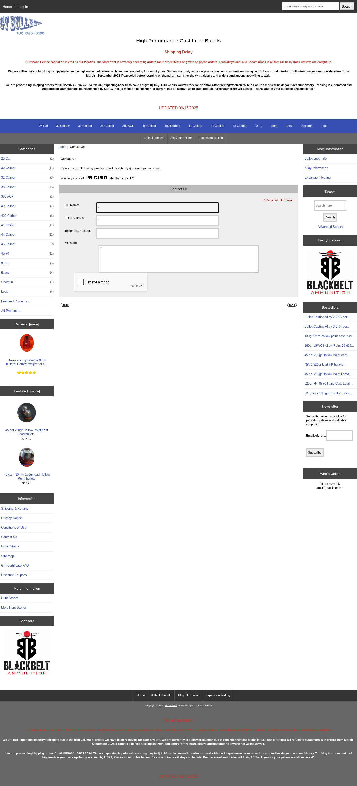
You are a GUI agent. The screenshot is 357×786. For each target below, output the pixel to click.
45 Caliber (239, 126)
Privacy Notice (11, 518)
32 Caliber (85, 126)
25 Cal (43, 126)
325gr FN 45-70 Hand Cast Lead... (329, 383)
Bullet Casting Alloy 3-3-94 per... (327, 326)
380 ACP (128, 126)
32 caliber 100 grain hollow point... (328, 393)
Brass (289, 126)
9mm (274, 126)
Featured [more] (27, 391)
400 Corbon (172, 126)
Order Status (10, 546)
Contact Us (9, 537)
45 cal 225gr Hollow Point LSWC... (329, 374)
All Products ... (11, 311)
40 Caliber (149, 126)
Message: (71, 243)
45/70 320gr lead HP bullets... (325, 364)
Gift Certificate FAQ (15, 565)
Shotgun (307, 126)
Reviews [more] (26, 324)
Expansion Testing (211, 138)
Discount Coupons (14, 575)
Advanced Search (330, 227)
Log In (23, 6)
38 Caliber (107, 126)
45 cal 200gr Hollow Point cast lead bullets (26, 432)
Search (330, 191)
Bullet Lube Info (154, 138)
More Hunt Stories (14, 607)
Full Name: (72, 205)
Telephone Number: (78, 230)
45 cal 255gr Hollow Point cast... (327, 355)
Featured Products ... (16, 301)
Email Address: (74, 217)
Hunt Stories (10, 598)
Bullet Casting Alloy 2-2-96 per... (327, 317)
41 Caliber (195, 126)
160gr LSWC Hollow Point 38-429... (329, 345)
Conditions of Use (13, 527)
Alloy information (181, 138)
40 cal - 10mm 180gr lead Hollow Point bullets (27, 476)
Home (7, 6)
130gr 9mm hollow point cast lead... (330, 336)
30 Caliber (63, 126)
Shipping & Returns (14, 508)
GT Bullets (171, 705)
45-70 (259, 126)
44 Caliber (217, 126)
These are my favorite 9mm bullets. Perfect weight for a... (27, 362)
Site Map (7, 556)
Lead (324, 126)
